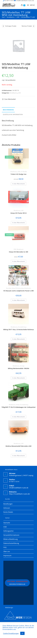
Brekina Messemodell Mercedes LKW (18, 446)
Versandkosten (10, 80)
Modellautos (13, 93)
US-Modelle (24, 171)
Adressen (6, 508)
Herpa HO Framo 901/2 (18, 213)
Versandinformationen (11, 535)
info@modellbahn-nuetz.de (18, 488)
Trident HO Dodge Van (18, 174)
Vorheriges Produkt (10, 26)
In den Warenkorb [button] (18, 184)
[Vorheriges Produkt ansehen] (3, 26)
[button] (9, 99)
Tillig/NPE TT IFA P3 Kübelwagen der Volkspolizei (18, 407)
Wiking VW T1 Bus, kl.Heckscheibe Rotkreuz (18, 329)
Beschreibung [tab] (8, 110)
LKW (19, 93)
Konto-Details (8, 512)
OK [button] (22, 633)
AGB (5, 527)
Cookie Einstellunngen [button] (11, 633)
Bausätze (8, 288)
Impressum (7, 555)
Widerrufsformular (17, 583)
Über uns (6, 551)
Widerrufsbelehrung (10, 539)
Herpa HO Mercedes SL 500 (18, 252)
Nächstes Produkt (27, 26)
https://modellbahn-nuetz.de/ (19, 494)
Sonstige (22, 366)
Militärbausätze (19, 288)
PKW (19, 171)
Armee (13, 288)
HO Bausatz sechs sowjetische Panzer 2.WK (18, 291)
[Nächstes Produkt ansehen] (33, 26)
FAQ (4, 547)
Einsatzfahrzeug (22, 327)
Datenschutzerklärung (11, 543)
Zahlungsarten (8, 531)
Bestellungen (8, 504)
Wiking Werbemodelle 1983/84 (18, 368)
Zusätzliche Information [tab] (13, 114)
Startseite (6, 523)
